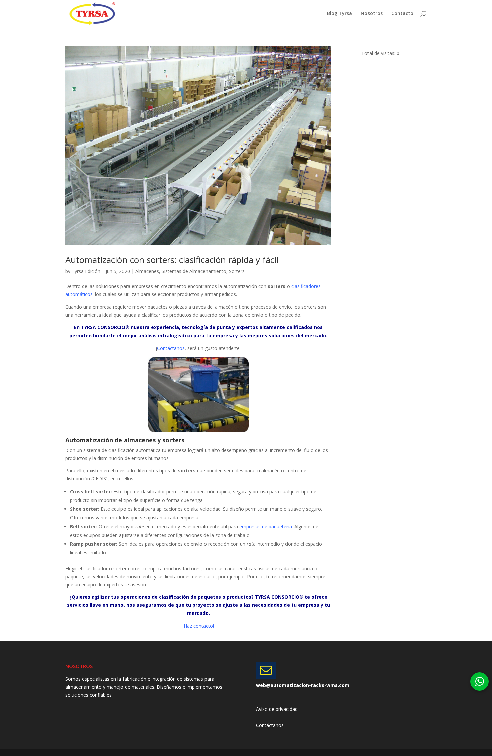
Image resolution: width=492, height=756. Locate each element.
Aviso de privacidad (277, 709)
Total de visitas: (379, 53)
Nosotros (372, 13)
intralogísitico (175, 335)
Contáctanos (270, 725)
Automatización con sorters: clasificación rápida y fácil (171, 260)
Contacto (402, 13)
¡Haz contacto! (198, 626)
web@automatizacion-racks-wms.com (302, 685)
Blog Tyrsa (339, 13)
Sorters (237, 271)
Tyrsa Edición (86, 271)
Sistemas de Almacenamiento (194, 271)
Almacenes (147, 271)
